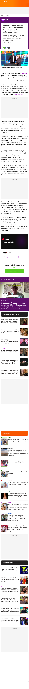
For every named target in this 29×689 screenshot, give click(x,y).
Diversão (8, 15)
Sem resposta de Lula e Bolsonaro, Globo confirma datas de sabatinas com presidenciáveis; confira (10, 620)
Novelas (3, 348)
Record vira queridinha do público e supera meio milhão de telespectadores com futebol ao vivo (10, 569)
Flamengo (10, 459)
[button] (2, 1)
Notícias (10, 480)
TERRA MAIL (3, 5)
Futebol (9, 437)
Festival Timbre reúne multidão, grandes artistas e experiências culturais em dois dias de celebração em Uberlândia (9, 362)
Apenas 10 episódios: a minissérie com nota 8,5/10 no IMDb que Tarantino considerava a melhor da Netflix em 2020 (10, 321)
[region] (14, 685)
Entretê (16, 257)
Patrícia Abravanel (18, 94)
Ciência (9, 502)
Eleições (10, 524)
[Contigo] (4, 253)
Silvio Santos (23, 73)
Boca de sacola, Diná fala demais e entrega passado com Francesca (10, 350)
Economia (10, 513)
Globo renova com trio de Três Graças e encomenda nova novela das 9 (10, 331)
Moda (9, 491)
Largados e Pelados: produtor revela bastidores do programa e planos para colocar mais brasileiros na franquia (14, 306)
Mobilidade (10, 448)
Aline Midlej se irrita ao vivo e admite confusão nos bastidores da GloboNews (9, 341)
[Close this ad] (28, 681)
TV (12, 15)
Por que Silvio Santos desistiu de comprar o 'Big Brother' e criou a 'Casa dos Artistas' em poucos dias (10, 610)
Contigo (6, 257)
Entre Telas (3, 300)
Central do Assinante (13, 5)
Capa (2, 15)
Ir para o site (6, 1)
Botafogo (10, 470)
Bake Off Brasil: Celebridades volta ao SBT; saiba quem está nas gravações (10, 579)
